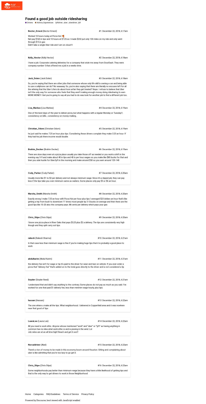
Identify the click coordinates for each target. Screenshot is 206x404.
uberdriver (73, 23)
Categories (38, 394)
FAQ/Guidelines (53, 394)
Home (28, 394)
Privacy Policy (87, 394)
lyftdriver (59, 23)
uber (65, 23)
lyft (79, 23)
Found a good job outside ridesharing (56, 19)
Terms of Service (71, 394)
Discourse (41, 400)
